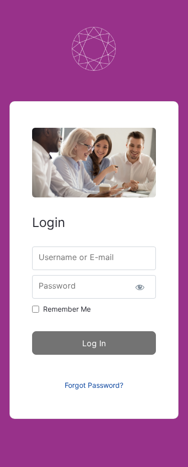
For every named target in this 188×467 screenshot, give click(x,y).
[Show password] (139, 287)
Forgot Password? (94, 385)
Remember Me (67, 309)
